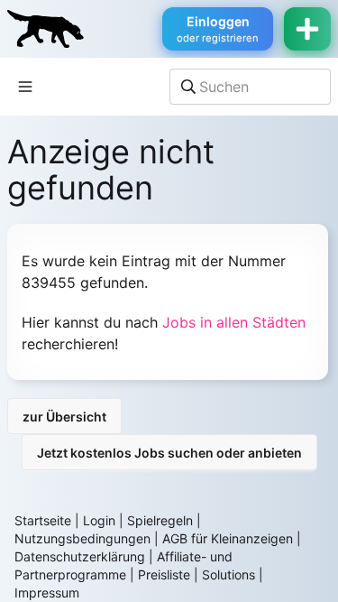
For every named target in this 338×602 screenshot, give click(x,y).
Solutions (228, 574)
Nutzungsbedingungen (82, 538)
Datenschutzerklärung (79, 556)
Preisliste (164, 574)
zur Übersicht (64, 416)
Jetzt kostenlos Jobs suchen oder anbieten (169, 452)
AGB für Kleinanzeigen (227, 538)
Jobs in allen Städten (234, 322)
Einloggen (218, 29)
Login (99, 520)
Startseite (42, 520)
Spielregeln (160, 520)
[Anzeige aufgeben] (307, 29)
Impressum (46, 592)
